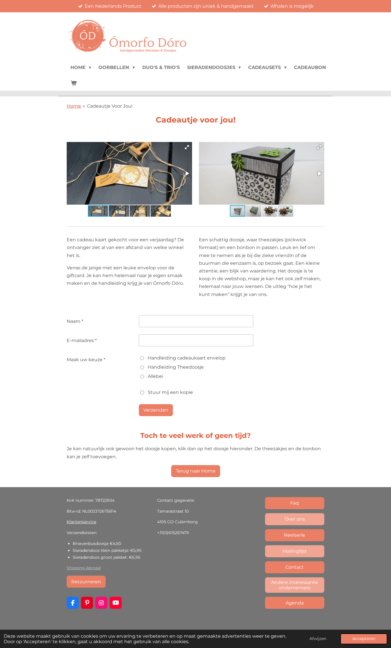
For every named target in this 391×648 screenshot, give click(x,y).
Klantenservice (81, 521)
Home (74, 106)
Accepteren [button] (363, 638)
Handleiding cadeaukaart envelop (187, 358)
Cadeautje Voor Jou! (110, 106)
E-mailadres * (82, 340)
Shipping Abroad (83, 567)
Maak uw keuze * (86, 359)
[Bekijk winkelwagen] (73, 83)
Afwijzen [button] (317, 638)
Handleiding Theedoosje (176, 367)
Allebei (155, 376)
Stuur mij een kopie (170, 392)
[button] (186, 147)
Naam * (75, 321)
